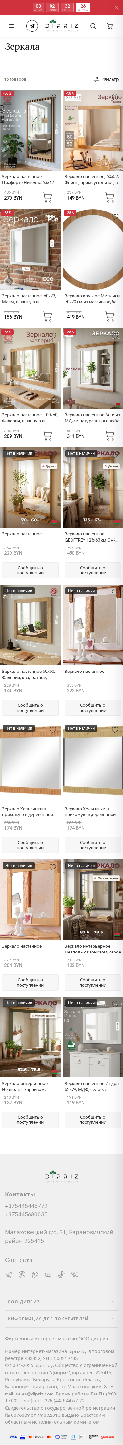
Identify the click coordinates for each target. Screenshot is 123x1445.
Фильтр (110, 79)
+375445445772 (26, 1206)
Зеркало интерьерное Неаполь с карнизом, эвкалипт (25, 1089)
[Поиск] (93, 26)
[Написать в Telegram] (32, 26)
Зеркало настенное (22, 534)
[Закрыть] (116, 7)
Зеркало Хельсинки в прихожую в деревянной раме (27, 814)
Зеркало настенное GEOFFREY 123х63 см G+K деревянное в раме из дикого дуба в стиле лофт (91, 543)
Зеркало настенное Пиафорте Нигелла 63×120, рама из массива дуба (29, 182)
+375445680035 (26, 1214)
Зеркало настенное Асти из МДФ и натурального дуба (92, 418)
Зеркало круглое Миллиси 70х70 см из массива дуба (92, 299)
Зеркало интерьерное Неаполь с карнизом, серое (93, 949)
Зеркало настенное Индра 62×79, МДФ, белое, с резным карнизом (92, 1089)
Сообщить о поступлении (30, 570)
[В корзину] (47, 197)
